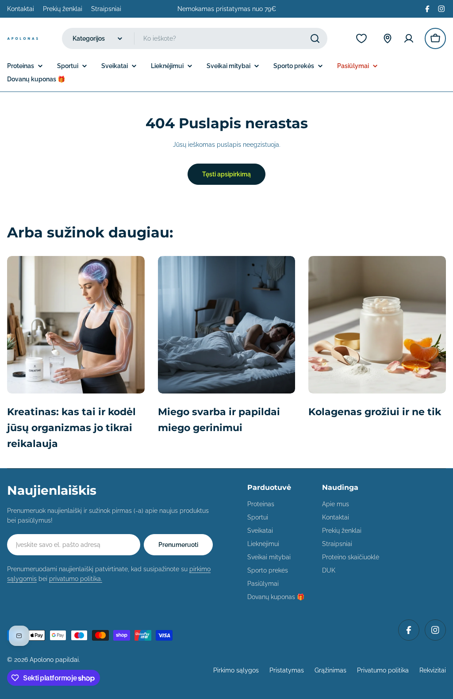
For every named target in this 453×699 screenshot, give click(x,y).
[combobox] (194, 38)
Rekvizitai (432, 670)
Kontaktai (20, 8)
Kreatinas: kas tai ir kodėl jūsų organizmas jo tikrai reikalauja (71, 428)
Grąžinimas (330, 670)
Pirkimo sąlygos (236, 670)
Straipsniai (106, 8)
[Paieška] (315, 38)
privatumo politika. (75, 578)
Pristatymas (286, 670)
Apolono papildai (54, 659)
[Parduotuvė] (387, 38)
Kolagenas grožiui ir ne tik (374, 412)
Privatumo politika (383, 670)
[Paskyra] (408, 38)
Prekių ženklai (62, 8)
